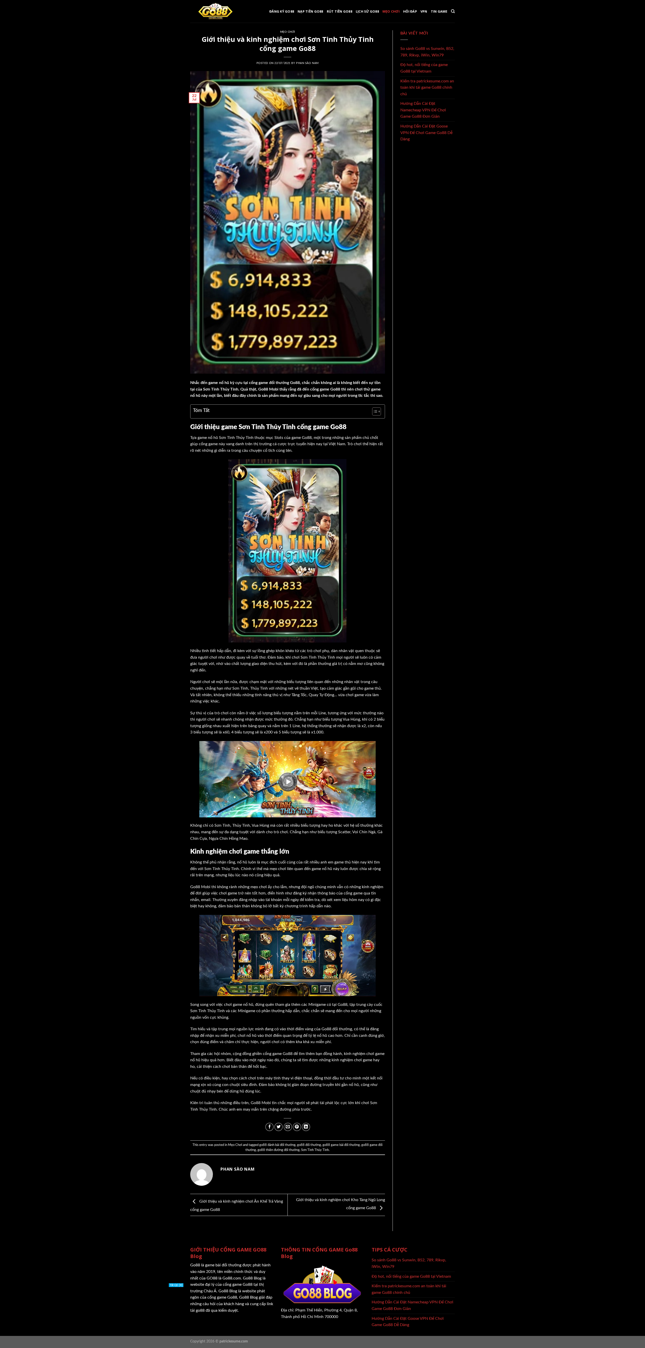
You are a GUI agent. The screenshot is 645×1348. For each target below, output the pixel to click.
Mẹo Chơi (391, 11)
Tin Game (439, 11)
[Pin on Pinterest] (297, 1127)
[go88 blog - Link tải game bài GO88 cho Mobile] (215, 11)
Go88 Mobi (268, 389)
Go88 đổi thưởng (336, 1029)
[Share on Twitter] (278, 1127)
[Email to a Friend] (288, 1127)
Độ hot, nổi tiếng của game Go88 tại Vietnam (424, 68)
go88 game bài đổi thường (341, 1144)
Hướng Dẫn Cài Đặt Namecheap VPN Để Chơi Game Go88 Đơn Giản (423, 110)
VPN (424, 11)
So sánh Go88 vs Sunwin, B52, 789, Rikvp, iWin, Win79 (427, 52)
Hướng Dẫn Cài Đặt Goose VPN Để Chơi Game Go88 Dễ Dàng (426, 132)
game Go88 (302, 438)
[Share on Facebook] (269, 1127)
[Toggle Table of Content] (374, 411)
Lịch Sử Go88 (367, 11)
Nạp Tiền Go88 (310, 11)
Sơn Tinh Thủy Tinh (315, 1149)
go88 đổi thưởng (309, 1144)
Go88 (288, 1054)
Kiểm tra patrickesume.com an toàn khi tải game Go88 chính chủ (427, 87)
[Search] (453, 11)
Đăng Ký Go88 (281, 11)
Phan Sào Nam (307, 63)
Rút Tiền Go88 (339, 11)
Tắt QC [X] (176, 1300)
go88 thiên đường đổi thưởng (278, 1149)
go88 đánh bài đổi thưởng (277, 1144)
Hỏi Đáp (410, 11)
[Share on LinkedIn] (306, 1127)
